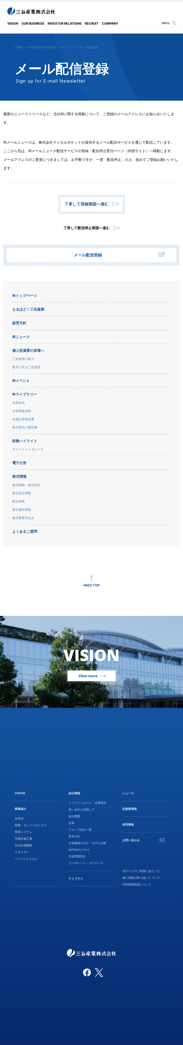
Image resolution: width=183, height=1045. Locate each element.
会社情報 (74, 793)
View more (88, 676)
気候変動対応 (77, 856)
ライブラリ (76, 878)
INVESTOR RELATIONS (64, 23)
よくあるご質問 (24, 531)
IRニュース (67, 47)
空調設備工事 (23, 838)
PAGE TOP (91, 585)
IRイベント (21, 381)
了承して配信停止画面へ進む (86, 228)
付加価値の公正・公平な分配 (87, 843)
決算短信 (18, 402)
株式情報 (19, 476)
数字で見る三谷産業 (26, 367)
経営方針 (19, 323)
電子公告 (19, 463)
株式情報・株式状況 (26, 485)
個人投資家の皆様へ (28, 350)
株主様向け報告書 (24, 427)
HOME (19, 47)
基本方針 (74, 836)
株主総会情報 (21, 493)
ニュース (128, 793)
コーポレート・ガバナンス (86, 863)
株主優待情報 (21, 509)
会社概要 (74, 816)
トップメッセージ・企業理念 (87, 803)
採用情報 (128, 824)
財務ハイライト (24, 441)
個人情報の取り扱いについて (141, 877)
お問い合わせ (131, 840)
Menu (166, 23)
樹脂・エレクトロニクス (31, 825)
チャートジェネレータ (28, 449)
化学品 (19, 818)
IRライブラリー (24, 394)
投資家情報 (129, 809)
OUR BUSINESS (32, 23)
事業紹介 (20, 809)
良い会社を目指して (82, 809)
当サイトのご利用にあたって (141, 871)
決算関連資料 (21, 411)
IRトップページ (24, 296)
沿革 (71, 823)
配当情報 (18, 501)
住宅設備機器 (23, 845)
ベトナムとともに (26, 858)
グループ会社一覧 (80, 829)
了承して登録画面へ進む (86, 204)
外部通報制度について (136, 884)
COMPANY (110, 23)
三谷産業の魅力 (23, 359)
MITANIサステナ (79, 849)
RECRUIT (91, 23)
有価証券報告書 (23, 419)
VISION (12, 23)
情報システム (23, 832)
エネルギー (22, 852)
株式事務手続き (23, 518)
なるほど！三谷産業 (28, 309)
